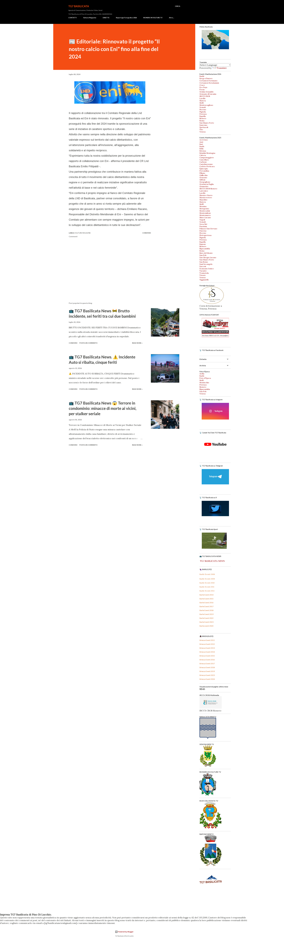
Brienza (202, 151)
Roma (201, 121)
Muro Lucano (205, 217)
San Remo (203, 262)
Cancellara (204, 160)
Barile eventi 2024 (206, 626)
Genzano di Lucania (207, 94)
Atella (201, 374)
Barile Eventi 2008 (207, 574)
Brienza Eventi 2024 (207, 679)
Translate (222, 68)
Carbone (203, 162)
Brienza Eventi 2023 (207, 675)
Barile (201, 76)
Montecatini (204, 211)
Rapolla (202, 116)
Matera (202, 101)
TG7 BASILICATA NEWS (212, 561)
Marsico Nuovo (205, 195)
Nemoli (202, 107)
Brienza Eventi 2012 (207, 644)
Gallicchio (203, 175)
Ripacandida (204, 248)
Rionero (202, 118)
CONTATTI (72, 18)
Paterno (202, 231)
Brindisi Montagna (207, 153)
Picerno (202, 109)
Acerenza (203, 140)
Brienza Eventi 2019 (207, 671)
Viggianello (204, 280)
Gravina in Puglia (206, 184)
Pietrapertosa (205, 235)
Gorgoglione (204, 182)
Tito (201, 129)
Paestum (203, 226)
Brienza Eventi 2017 (207, 663)
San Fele (203, 255)
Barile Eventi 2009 (207, 579)
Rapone (202, 244)
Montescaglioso (206, 105)
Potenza (203, 114)
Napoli (202, 220)
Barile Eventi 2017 (206, 606)
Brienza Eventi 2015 (207, 656)
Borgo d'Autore (206, 78)
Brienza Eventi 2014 (207, 652)
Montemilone (205, 213)
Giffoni (202, 180)
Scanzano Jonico (206, 268)
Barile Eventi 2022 (206, 618)
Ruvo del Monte (206, 253)
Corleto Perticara (207, 166)
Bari (201, 144)
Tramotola (204, 273)
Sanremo (203, 125)
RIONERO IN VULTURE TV (152, 18)
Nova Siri (203, 224)
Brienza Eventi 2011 (207, 640)
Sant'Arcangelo (205, 264)
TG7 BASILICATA (78, 6)
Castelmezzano (206, 164)
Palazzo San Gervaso (208, 228)
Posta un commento (88, 343)
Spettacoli (203, 127)
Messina (202, 206)
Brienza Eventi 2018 (207, 667)
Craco (202, 85)
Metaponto (204, 208)
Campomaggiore (206, 157)
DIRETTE (106, 18)
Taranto (203, 271)
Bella (201, 149)
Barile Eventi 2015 (206, 599)
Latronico (203, 191)
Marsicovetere (205, 197)
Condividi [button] (146, 233)
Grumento (203, 186)
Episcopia (203, 168)
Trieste (202, 275)
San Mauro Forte (206, 123)
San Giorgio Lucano (207, 257)
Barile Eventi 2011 (206, 587)
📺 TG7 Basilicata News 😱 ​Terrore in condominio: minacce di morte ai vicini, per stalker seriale (102, 408)
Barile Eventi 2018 (206, 610)
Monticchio (204, 382)
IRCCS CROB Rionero (208, 188)
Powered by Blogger (125, 932)
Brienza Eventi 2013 (207, 648)
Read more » (137, 343)
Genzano (203, 177)
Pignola (202, 112)
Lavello (202, 98)
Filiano (202, 173)
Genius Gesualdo (206, 92)
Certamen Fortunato (208, 81)
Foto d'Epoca (205, 378)
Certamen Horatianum (209, 83)
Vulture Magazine (89, 18)
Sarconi (202, 266)
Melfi (201, 103)
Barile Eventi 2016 (206, 602)
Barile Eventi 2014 (206, 595)
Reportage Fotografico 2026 (126, 18)
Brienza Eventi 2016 (207, 660)
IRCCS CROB (204, 96)
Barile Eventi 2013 (206, 591)
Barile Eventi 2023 (206, 622)
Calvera (202, 155)
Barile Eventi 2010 (207, 583)
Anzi (201, 142)
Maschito (203, 200)
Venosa (202, 132)
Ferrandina (204, 171)
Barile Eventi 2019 (206, 614)
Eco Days (203, 87)
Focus (202, 89)
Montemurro (205, 215)
